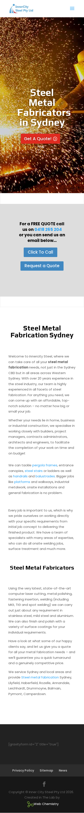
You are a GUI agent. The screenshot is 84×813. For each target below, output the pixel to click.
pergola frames (44, 465)
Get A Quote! (37, 139)
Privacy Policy (23, 770)
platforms (22, 482)
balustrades (45, 476)
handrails (20, 476)
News (63, 770)
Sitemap (46, 770)
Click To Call (40, 252)
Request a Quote (42, 266)
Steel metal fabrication (40, 677)
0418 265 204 (48, 229)
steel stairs (34, 470)
